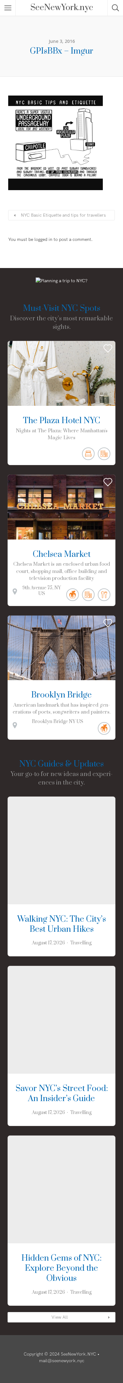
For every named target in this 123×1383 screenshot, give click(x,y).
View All (59, 1317)
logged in (43, 239)
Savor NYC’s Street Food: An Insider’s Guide (61, 1093)
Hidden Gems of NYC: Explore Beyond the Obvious (61, 1268)
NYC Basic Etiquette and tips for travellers (63, 215)
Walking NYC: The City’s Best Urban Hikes (61, 924)
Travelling (80, 943)
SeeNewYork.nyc (61, 8)
